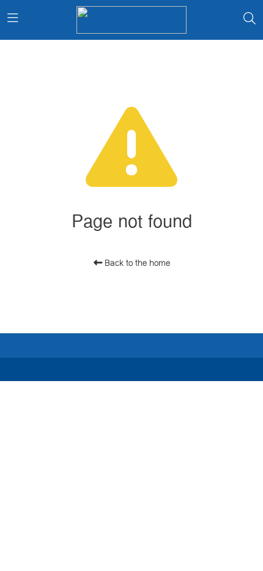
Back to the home (136, 263)
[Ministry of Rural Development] (131, 20)
